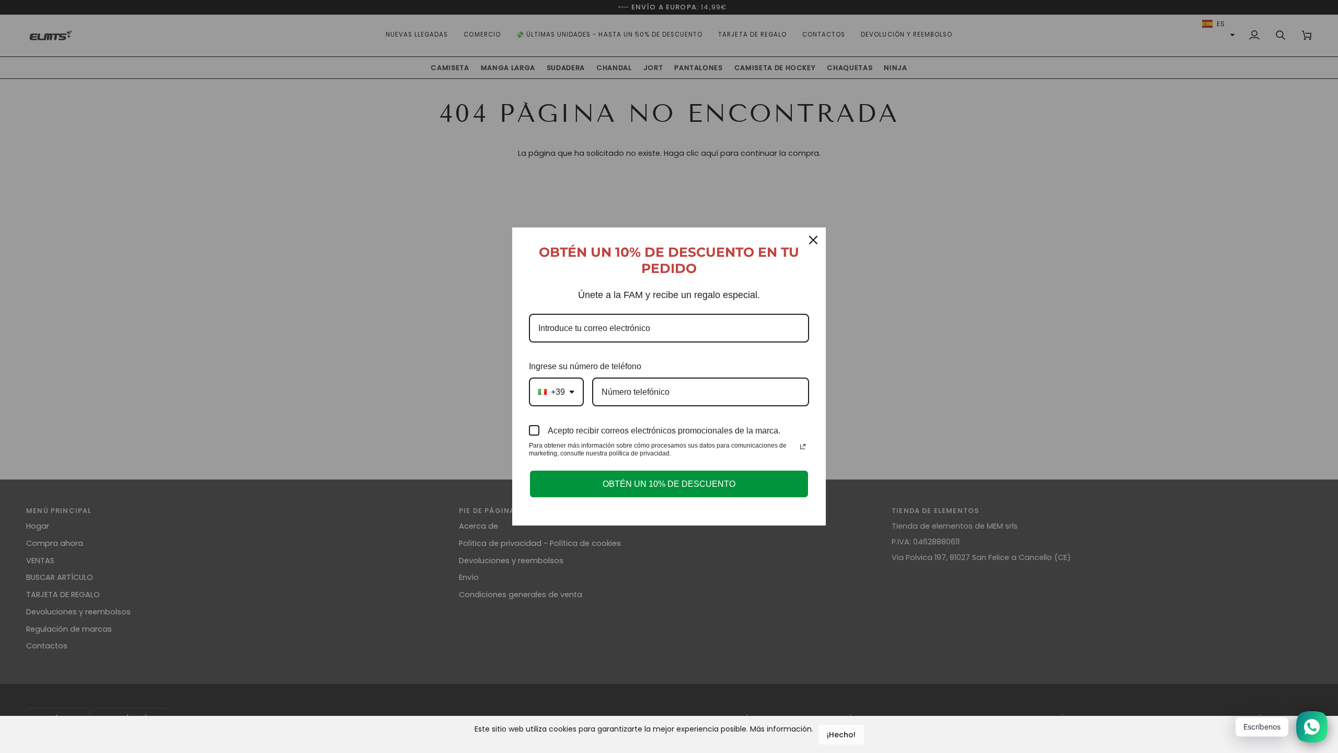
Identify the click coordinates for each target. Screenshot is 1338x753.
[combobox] (556, 392)
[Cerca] (813, 240)
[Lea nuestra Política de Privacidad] (803, 446)
